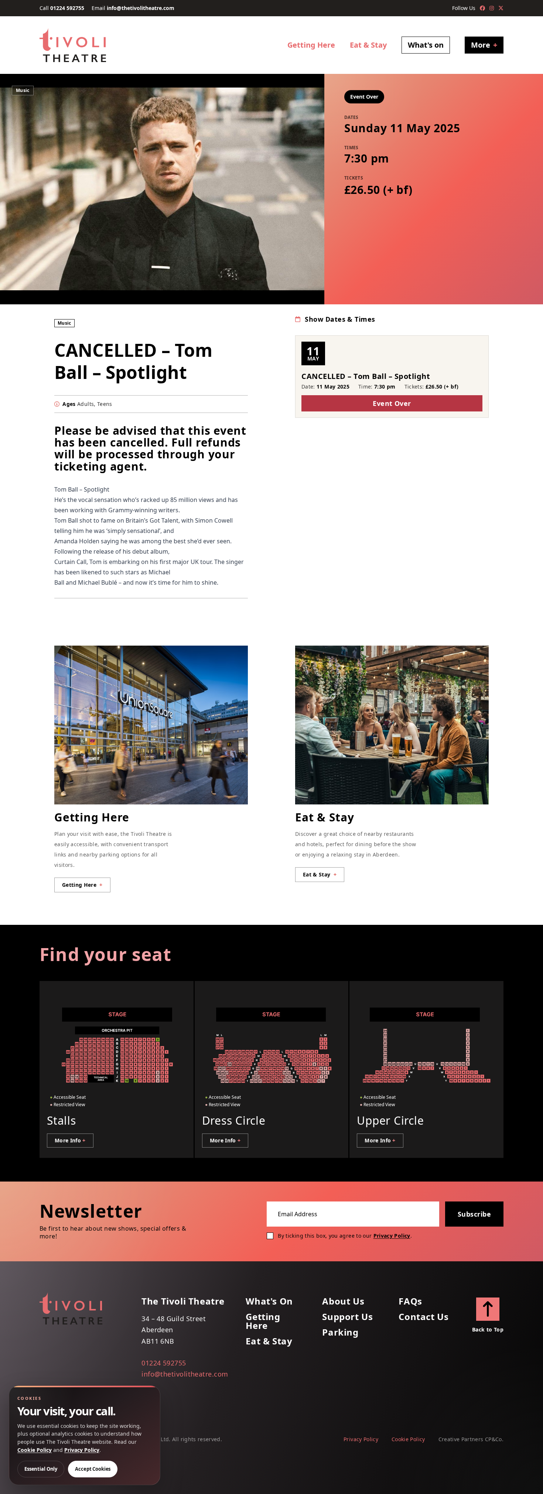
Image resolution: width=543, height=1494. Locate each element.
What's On (269, 1301)
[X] (500, 8)
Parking (340, 1332)
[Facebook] (482, 8)
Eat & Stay (368, 45)
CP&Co (493, 1439)
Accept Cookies (92, 1469)
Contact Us (423, 1316)
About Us (343, 1301)
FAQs (410, 1301)
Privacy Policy (391, 1235)
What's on (426, 45)
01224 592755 (67, 7)
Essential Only (40, 1469)
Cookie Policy (408, 1439)
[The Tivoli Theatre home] (73, 45)
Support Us (347, 1316)
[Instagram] (491, 8)
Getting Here (311, 45)
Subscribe (474, 1214)
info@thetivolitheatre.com (140, 7)
